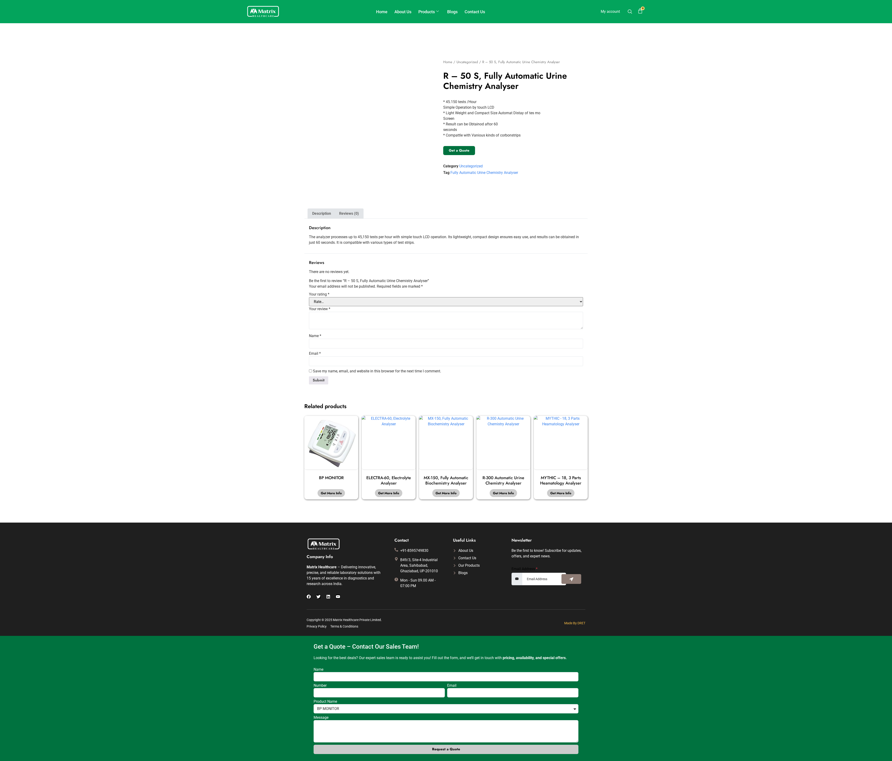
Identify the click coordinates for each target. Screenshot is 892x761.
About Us (402, 11)
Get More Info (331, 493)
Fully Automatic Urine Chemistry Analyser (484, 172)
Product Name (325, 702)
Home (381, 11)
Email (315, 353)
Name (315, 336)
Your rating (319, 294)
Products (426, 11)
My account (610, 11)
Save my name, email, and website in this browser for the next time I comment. (377, 371)
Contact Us (475, 11)
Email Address (525, 569)
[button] (630, 12)
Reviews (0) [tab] (349, 213)
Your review (319, 309)
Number (320, 686)
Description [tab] (321, 213)
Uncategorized (467, 62)
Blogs (452, 11)
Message (321, 718)
